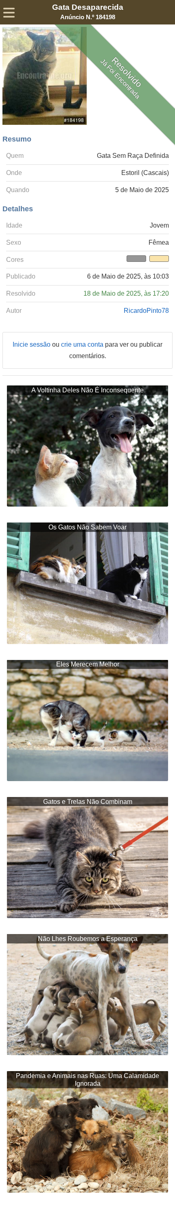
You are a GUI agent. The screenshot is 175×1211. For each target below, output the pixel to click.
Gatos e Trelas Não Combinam (87, 801)
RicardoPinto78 (146, 310)
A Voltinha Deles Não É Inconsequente (87, 390)
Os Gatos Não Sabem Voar (87, 527)
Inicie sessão (32, 344)
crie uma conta (83, 344)
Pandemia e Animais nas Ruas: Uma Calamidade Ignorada (87, 1079)
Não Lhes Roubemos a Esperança (88, 938)
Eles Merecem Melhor (87, 664)
